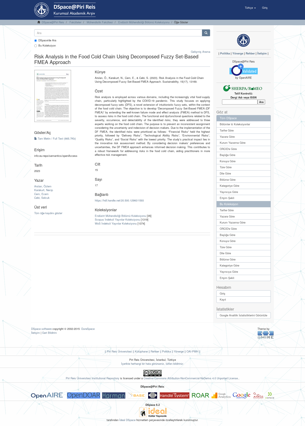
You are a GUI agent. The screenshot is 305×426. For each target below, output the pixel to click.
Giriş (222, 293)
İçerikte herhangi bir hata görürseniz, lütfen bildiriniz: (152, 364)
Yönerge (237, 53)
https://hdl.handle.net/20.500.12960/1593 (119, 200)
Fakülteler (75, 22)
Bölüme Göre (227, 180)
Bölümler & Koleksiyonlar (235, 124)
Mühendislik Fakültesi (100, 22)
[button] (250, 7)
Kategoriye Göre (229, 186)
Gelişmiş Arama (200, 52)
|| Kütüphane (140, 351)
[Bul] (206, 32)
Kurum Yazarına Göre (232, 143)
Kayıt (223, 299)
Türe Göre (226, 167)
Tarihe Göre (227, 130)
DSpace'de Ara (47, 40)
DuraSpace (88, 329)
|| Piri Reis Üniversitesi (118, 351)
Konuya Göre (227, 161)
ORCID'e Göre (228, 149)
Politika (225, 53)
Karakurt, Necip (43, 190)
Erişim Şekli (227, 198)
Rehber (250, 53)
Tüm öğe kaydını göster (48, 213)
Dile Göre (225, 173)
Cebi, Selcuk (42, 198)
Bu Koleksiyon (47, 45)
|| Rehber (153, 351)
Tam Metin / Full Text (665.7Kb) (56, 138)
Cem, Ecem (41, 194)
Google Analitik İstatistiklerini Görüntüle (243, 315)
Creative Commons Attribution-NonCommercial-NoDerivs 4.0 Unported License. (191, 378)
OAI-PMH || (193, 351)
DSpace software (41, 329)
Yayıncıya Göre (229, 192)
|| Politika (165, 351)
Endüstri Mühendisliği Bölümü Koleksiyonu (144, 22)
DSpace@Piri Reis (53, 22)
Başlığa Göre (227, 155)
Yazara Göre (227, 137)
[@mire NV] (265, 335)
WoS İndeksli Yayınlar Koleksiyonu (116, 223)
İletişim (262, 53)
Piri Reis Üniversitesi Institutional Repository (92, 378)
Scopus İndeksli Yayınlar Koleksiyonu (117, 219)
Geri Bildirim (49, 333)
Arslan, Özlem (42, 186)
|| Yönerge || (178, 351)
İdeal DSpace (127, 420)
